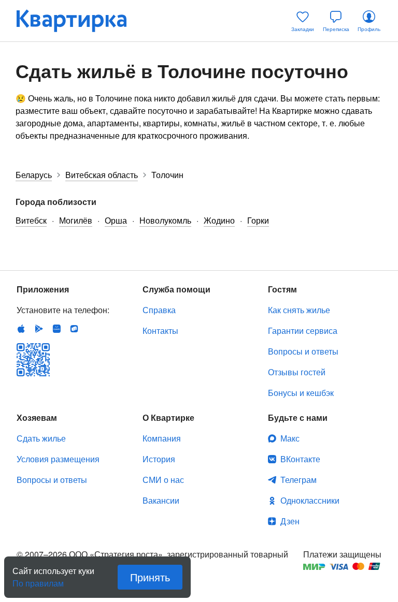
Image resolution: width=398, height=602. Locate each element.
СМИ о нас (163, 480)
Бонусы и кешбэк (301, 393)
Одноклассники (309, 500)
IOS (21, 329)
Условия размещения (58, 459)
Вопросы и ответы (303, 351)
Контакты (160, 330)
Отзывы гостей (296, 372)
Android (39, 329)
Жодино (219, 220)
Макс (290, 438)
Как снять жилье (299, 310)
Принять (150, 576)
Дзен (290, 521)
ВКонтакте (300, 459)
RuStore (74, 329)
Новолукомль (165, 220)
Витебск (31, 220)
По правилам (38, 579)
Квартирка (79, 20)
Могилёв (75, 220)
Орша (116, 220)
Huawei (56, 329)
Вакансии (161, 500)
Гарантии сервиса (302, 330)
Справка (159, 310)
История (159, 459)
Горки (258, 220)
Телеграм (298, 480)
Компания (162, 438)
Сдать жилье (41, 438)
